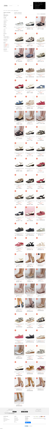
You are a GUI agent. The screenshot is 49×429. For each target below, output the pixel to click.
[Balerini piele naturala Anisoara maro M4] (30, 68)
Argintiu (5, 21)
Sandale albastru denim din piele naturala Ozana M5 (19, 309)
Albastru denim (5, 20)
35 (4, 29)
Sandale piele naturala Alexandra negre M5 (40, 137)
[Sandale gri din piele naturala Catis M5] (19, 318)
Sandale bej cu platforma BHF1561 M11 (40, 294)
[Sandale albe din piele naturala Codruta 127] (30, 163)
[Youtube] (24, 411)
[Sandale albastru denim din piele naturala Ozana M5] (19, 303)
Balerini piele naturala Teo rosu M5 (19, 340)
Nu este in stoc (5, 51)
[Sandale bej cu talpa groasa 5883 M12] (19, 289)
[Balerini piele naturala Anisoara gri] (41, 68)
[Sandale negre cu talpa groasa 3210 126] (30, 242)
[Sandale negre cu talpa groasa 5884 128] (19, 131)
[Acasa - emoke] (6, 6)
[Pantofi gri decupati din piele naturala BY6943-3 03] (30, 273)
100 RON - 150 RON (6, 37)
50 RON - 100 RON (6, 36)
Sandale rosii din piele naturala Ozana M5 (19, 90)
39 (4, 32)
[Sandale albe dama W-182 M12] (30, 289)
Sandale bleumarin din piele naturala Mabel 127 (40, 324)
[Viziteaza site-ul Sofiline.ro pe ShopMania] (27, 426)
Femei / (6, 10)
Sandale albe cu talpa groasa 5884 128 (40, 43)
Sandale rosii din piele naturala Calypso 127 (40, 168)
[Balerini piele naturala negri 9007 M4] (19, 228)
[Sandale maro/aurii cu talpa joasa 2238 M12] (30, 382)
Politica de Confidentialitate (11, 413)
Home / (4, 10)
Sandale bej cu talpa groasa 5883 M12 (19, 294)
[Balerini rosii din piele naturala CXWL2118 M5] (19, 242)
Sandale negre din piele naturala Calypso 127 (30, 185)
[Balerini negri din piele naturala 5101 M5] (41, 21)
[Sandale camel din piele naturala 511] (30, 366)
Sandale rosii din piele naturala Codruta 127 (40, 185)
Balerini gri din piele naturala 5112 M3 (40, 233)
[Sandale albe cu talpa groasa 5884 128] (41, 38)
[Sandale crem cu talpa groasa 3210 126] (41, 242)
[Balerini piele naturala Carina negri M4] (30, 334)
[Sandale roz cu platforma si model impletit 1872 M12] (41, 273)
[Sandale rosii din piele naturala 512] (41, 366)
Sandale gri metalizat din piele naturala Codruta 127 (30, 201)
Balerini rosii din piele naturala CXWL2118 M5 (19, 248)
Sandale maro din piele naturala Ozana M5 (30, 309)
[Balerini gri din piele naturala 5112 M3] (41, 228)
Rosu (4, 23)
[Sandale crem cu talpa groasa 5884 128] (30, 101)
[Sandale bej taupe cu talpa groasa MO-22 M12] (19, 273)
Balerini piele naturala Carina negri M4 (30, 340)
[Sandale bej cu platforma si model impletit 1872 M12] (30, 258)
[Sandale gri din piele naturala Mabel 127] (19, 38)
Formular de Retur (16, 420)
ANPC (14, 421)
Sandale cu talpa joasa (6, 15)
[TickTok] (26, 411)
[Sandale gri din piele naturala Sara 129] (19, 147)
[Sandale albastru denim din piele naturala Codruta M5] (30, 53)
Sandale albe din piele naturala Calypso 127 (30, 217)
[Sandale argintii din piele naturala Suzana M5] (30, 350)
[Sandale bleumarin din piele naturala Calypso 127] (19, 211)
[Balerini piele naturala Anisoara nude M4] (41, 303)
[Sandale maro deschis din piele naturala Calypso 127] (19, 179)
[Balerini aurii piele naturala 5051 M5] (41, 116)
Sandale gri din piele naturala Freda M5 (40, 355)
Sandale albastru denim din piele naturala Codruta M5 (30, 59)
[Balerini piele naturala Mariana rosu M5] (41, 211)
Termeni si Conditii (5, 418)
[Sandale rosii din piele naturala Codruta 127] (41, 179)
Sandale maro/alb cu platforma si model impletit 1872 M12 (30, 122)
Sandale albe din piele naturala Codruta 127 (30, 168)
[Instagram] (27, 411)
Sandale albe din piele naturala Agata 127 (19, 168)
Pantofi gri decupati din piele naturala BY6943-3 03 (29, 279)
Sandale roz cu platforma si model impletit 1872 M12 (41, 279)
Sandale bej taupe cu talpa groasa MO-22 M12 (19, 279)
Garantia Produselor (16, 419)
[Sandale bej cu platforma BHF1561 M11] (41, 289)
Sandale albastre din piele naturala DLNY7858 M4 (19, 106)
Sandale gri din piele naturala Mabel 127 (19, 43)
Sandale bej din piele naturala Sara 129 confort (19, 264)
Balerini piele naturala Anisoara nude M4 (41, 308)
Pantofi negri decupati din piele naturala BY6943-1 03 (19, 122)
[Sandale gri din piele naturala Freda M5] (41, 350)
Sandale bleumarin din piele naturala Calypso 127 (19, 217)
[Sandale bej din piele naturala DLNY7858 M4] (19, 366)
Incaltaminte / (9, 10)
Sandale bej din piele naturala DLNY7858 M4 (19, 372)
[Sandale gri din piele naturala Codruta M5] (30, 131)
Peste (4, 45)
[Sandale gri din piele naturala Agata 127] (41, 147)
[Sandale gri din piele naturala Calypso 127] (41, 53)
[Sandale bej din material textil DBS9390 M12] (19, 397)
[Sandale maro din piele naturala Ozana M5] (30, 303)
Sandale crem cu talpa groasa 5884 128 (30, 106)
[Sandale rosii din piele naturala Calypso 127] (41, 163)
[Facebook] (21, 411)
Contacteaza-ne (28, 422)
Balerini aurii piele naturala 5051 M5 (40, 121)
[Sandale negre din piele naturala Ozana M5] (19, 68)
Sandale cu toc (5, 16)
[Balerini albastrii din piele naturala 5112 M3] (41, 84)
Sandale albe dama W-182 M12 (30, 294)
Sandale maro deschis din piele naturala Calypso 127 (19, 185)
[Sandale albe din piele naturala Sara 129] (30, 147)
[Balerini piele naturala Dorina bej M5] (41, 334)
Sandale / (12, 10)
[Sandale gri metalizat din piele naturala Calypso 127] (30, 38)
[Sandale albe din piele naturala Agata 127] (19, 163)
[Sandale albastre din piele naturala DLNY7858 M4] (19, 101)
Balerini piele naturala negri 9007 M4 (19, 233)
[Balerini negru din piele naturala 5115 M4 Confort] (19, 53)
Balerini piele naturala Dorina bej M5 (40, 340)
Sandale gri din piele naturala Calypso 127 (40, 59)
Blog (40, 8)
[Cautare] (18, 5)
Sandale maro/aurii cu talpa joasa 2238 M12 (30, 388)
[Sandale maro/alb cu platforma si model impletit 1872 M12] (30, 116)
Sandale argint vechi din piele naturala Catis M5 (30, 324)
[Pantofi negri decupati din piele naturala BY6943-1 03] (19, 116)
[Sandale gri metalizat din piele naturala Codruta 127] (30, 195)
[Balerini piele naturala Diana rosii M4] (41, 101)
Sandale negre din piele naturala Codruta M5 (41, 201)
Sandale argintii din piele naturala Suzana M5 (30, 356)
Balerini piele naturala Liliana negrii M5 (30, 233)
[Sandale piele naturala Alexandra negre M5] (41, 131)
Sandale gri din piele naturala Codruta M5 (30, 137)
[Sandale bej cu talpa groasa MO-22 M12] (41, 258)
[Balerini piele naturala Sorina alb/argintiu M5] (19, 21)
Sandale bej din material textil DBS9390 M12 (19, 403)
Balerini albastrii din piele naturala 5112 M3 (40, 90)
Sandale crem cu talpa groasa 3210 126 (40, 247)
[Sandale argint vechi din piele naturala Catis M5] (30, 318)
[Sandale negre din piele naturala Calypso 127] (30, 179)
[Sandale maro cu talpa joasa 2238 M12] (19, 382)
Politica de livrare (5, 420)
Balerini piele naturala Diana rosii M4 (40, 106)
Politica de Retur (16, 418)
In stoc (5, 50)
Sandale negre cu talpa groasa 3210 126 (30, 247)
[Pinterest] (23, 411)
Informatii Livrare (37, 5)
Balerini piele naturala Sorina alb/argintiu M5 (19, 27)
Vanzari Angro (37, 8)
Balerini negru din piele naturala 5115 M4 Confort (19, 59)
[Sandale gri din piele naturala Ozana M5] (30, 21)
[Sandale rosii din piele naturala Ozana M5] (19, 84)
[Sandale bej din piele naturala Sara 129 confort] (19, 258)
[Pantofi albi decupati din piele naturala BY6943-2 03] (19, 350)
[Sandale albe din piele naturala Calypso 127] (30, 211)
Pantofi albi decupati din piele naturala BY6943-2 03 (19, 356)
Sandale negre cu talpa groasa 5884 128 (19, 136)
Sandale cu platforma (6, 14)
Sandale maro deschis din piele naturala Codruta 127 (19, 201)
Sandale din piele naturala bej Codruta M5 (30, 90)
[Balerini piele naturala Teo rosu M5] (19, 334)
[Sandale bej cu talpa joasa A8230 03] (41, 382)
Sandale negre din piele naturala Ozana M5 (19, 74)
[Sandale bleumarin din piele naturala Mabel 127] (41, 318)
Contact (4, 421)
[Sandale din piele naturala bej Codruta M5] (30, 84)
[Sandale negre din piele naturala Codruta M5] (41, 195)
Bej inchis (5, 22)
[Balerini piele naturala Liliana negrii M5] (30, 228)
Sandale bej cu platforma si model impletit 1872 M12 (30, 264)
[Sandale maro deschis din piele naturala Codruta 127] (19, 195)
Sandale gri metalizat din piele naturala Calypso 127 (30, 43)
